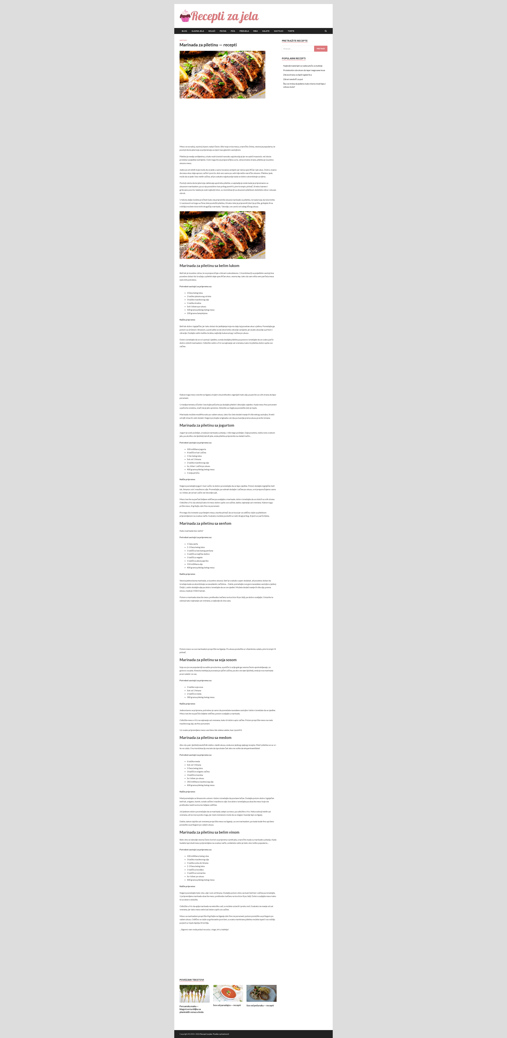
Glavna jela (198, 31)
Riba (255, 31)
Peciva (223, 31)
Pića (233, 31)
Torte (291, 31)
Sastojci (278, 31)
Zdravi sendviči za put (293, 79)
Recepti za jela (206, 1034)
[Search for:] (304, 49)
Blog (184, 31)
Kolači (211, 31)
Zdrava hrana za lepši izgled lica (297, 74)
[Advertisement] (228, 122)
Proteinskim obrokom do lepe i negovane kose (304, 70)
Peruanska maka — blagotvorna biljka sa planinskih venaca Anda (191, 1009)
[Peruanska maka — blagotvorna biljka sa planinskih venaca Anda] (195, 1003)
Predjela (244, 31)
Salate (265, 31)
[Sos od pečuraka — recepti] (262, 1002)
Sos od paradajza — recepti (227, 1005)
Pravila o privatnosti (221, 1034)
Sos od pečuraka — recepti (260, 1005)
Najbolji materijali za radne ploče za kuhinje (302, 65)
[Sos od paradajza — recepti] (228, 1002)
